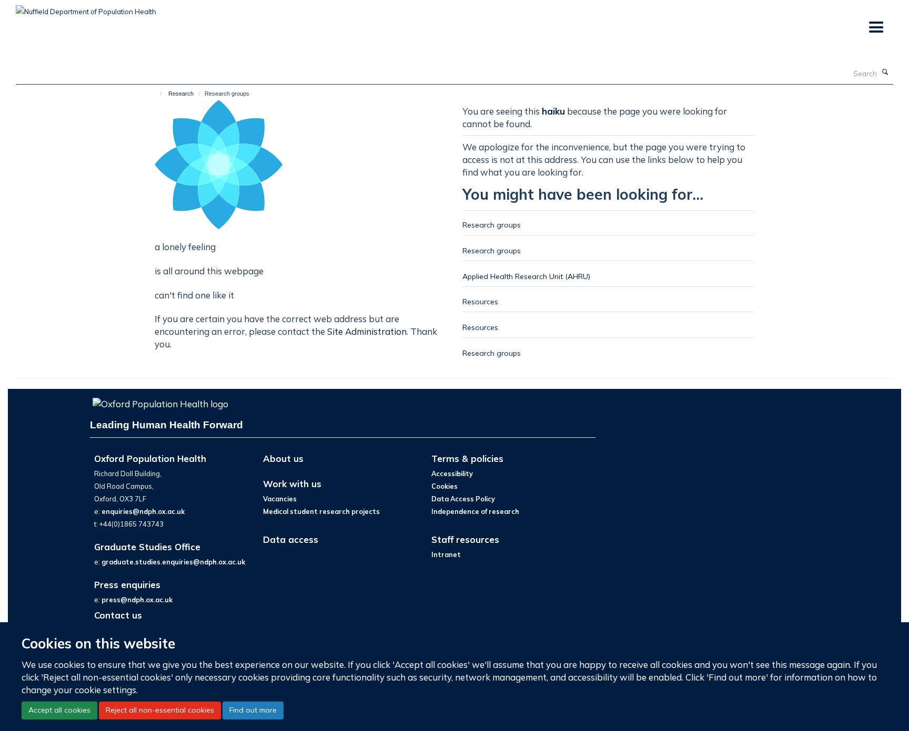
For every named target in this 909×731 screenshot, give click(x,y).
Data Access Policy (463, 499)
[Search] (885, 72)
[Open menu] (875, 28)
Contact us (118, 615)
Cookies (444, 486)
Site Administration (367, 331)
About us (283, 458)
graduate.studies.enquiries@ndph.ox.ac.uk (173, 562)
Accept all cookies (59, 710)
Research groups (491, 224)
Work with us (292, 483)
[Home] (156, 93)
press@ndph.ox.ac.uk (137, 599)
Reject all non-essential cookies (160, 710)
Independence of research (475, 511)
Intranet (446, 554)
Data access (290, 539)
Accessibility (452, 473)
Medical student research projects (321, 511)
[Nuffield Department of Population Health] (86, 8)
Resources (480, 301)
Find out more (253, 710)
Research (181, 93)
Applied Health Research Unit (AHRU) (526, 276)
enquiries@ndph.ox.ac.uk (143, 511)
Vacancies (280, 499)
